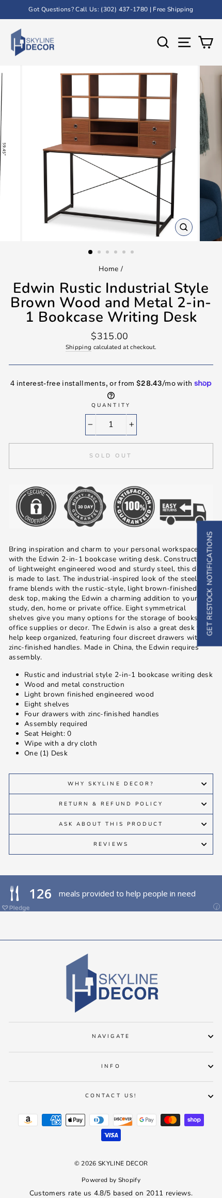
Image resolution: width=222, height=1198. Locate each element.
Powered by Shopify (111, 1180)
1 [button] (90, 252)
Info (110, 1066)
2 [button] (100, 253)
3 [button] (108, 253)
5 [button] (125, 253)
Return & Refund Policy (111, 804)
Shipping (79, 347)
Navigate (111, 1036)
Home (108, 269)
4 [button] (116, 253)
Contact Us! (111, 1095)
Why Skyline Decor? (111, 783)
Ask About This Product (111, 824)
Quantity (110, 405)
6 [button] (133, 253)
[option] (111, 9)
